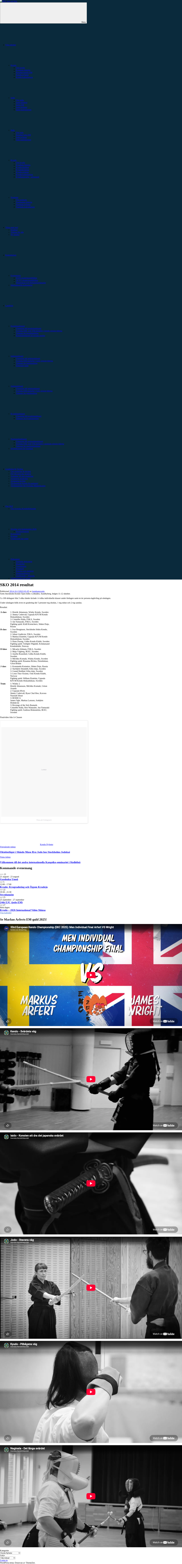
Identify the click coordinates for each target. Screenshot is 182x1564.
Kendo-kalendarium (24, 77)
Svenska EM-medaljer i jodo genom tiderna (34, 391)
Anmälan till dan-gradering (22, 476)
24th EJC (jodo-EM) (11, 902)
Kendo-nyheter (22, 75)
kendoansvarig (38, 591)
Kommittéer (16, 534)
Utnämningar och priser (21, 578)
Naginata (14, 197)
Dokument (15, 559)
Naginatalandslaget (19, 439)
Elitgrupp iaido (22, 366)
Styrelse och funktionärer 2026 (24, 529)
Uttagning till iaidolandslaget (28, 358)
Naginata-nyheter (23, 204)
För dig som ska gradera (21, 474)
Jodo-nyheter (21, 137)
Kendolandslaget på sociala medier (30, 335)
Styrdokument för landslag (22, 448)
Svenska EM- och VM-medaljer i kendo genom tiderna (39, 331)
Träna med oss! (11, 227)
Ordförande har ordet (19, 539)
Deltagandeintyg (23, 573)
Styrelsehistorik (22, 531)
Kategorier (4, 1550)
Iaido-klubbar (21, 102)
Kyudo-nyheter (22, 172)
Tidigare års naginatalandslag (28, 446)
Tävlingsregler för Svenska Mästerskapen (28, 486)
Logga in (4, 1560)
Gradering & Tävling (14, 469)
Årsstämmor (21, 566)
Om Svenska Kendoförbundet (23, 509)
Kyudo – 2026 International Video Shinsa (23, 910)
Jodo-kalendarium (23, 140)
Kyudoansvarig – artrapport (27, 177)
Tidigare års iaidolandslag (26, 363)
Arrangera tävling (18, 481)
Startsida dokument (24, 561)
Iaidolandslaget (17, 356)
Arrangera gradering (19, 478)
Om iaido (20, 100)
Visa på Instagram (44, 820)
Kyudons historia (23, 165)
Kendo (13, 65)
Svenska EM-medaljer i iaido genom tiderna (34, 361)
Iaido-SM (20, 105)
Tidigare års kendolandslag (27, 333)
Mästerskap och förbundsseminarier (31, 283)
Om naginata (21, 200)
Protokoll (20, 569)
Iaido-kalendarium (23, 110)
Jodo (13, 130)
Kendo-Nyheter (46, 844)
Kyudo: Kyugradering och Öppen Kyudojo (24, 887)
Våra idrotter (10, 45)
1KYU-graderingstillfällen (27, 280)
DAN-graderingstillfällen (26, 278)
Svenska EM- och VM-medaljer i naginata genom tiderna (40, 444)
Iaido (13, 98)
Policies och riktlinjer (25, 571)
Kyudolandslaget (18, 414)
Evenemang (16, 275)
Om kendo (20, 68)
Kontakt (14, 536)
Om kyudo (20, 162)
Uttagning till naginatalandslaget (29, 441)
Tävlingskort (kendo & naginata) (24, 483)
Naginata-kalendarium (25, 207)
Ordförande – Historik (25, 576)
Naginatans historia (24, 202)
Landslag (9, 305)
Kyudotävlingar (22, 170)
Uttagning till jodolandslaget (28, 388)
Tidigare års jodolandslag (26, 393)
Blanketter (20, 564)
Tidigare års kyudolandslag (27, 418)
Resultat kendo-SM (24, 72)
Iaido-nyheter (21, 107)
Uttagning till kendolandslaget (28, 328)
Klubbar (14, 230)
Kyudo (14, 160)
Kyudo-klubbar (22, 167)
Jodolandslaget (17, 386)
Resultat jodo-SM (23, 135)
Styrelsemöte (7, 894)
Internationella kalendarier (22, 285)
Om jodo (19, 132)
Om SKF (9, 506)
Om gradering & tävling (21, 471)
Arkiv (2, 1555)
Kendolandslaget (18, 326)
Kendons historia (23, 70)
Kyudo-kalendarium (24, 174)
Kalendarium (10, 255)
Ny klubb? (15, 234)
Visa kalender (5, 913)
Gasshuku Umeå (9, 879)
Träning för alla (17, 232)
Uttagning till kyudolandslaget (28, 416)
